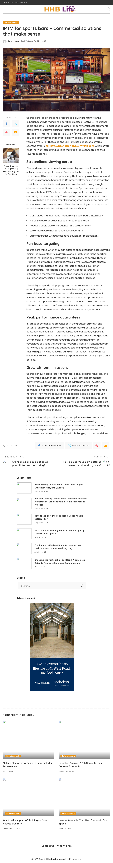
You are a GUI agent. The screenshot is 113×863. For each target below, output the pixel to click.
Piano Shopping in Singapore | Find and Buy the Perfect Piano (11, 170)
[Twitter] (15, 123)
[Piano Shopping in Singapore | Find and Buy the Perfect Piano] (11, 155)
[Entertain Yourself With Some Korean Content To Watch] (84, 740)
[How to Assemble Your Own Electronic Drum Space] (84, 797)
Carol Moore (13, 41)
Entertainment (11, 22)
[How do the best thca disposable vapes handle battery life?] (24, 519)
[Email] (15, 132)
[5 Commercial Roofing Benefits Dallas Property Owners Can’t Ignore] (24, 533)
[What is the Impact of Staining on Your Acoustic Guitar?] (28, 797)
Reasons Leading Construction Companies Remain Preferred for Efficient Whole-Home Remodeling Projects (60, 501)
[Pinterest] (6, 132)
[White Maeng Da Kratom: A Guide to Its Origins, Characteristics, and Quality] (24, 487)
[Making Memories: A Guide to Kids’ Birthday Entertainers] (28, 740)
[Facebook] (6, 123)
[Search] (108, 9)
